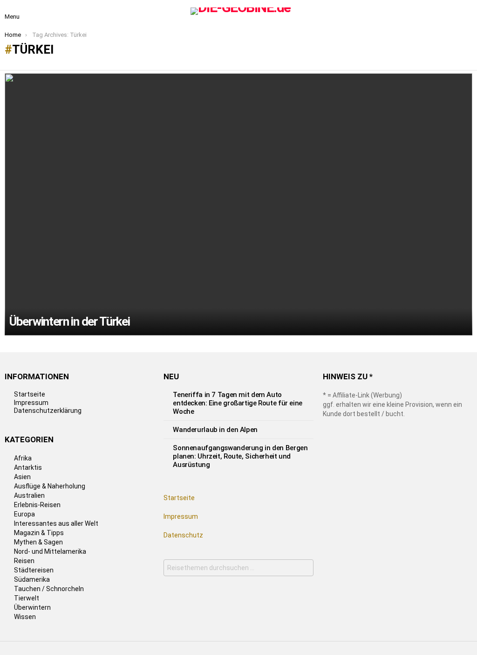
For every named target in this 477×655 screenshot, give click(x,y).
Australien (29, 495)
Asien (22, 477)
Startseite (29, 394)
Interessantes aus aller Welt (56, 523)
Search (303, 568)
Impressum (31, 402)
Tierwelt (26, 598)
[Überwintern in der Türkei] (238, 204)
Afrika (23, 458)
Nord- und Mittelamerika (50, 551)
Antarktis (28, 467)
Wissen (25, 616)
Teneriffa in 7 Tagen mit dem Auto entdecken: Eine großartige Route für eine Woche (237, 403)
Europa (24, 514)
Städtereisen (34, 570)
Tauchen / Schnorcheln (49, 588)
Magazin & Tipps (39, 533)
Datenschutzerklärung (48, 410)
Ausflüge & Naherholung (49, 486)
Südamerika (32, 579)
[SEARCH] (466, 11)
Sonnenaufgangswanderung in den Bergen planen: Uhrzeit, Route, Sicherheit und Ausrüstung (240, 456)
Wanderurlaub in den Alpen (215, 429)
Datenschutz (183, 535)
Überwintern (32, 607)
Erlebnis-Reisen (37, 505)
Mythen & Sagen (38, 542)
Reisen (24, 560)
